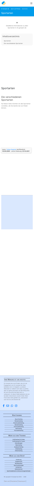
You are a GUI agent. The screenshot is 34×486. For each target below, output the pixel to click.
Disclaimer (14, 481)
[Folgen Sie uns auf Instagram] (16, 405)
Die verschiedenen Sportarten (13, 43)
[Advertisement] (17, 65)
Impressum (21, 481)
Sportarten (7, 41)
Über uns (6, 481)
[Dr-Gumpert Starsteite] (4, 3)
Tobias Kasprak (11, 149)
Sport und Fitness (15, 8)
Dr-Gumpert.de (5, 8)
